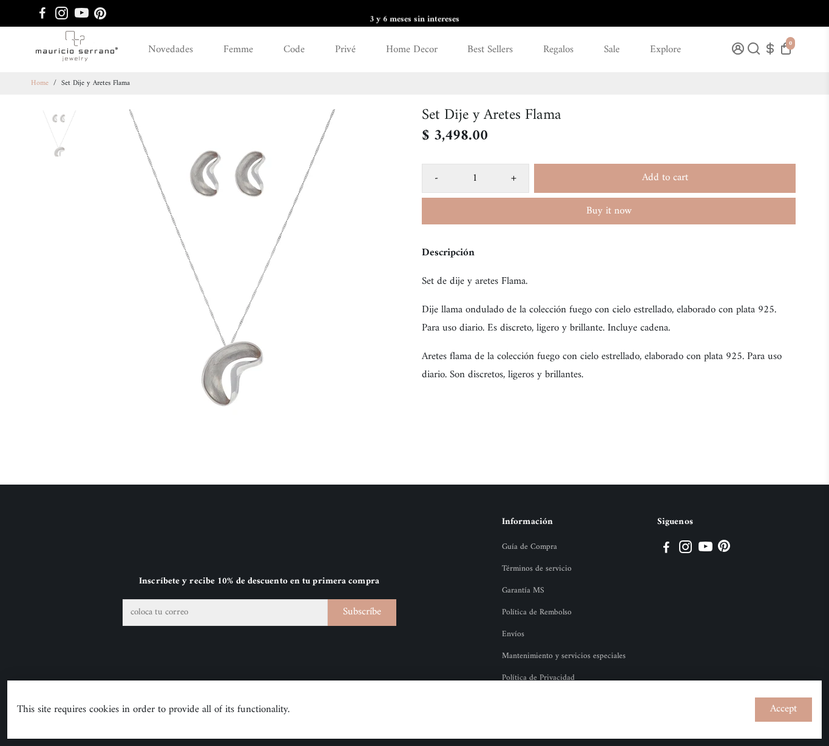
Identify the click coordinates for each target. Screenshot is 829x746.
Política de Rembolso (537, 612)
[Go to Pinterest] (100, 13)
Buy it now (609, 211)
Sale (612, 50)
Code (294, 50)
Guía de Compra (529, 547)
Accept (783, 709)
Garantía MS (523, 590)
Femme (238, 50)
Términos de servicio (537, 569)
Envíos (513, 634)
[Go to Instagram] (61, 13)
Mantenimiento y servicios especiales (564, 656)
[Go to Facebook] (42, 13)
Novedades (170, 50)
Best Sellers (490, 50)
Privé (345, 50)
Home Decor (412, 50)
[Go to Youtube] (81, 13)
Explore (665, 50)
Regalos (558, 50)
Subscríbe (362, 612)
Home (40, 83)
